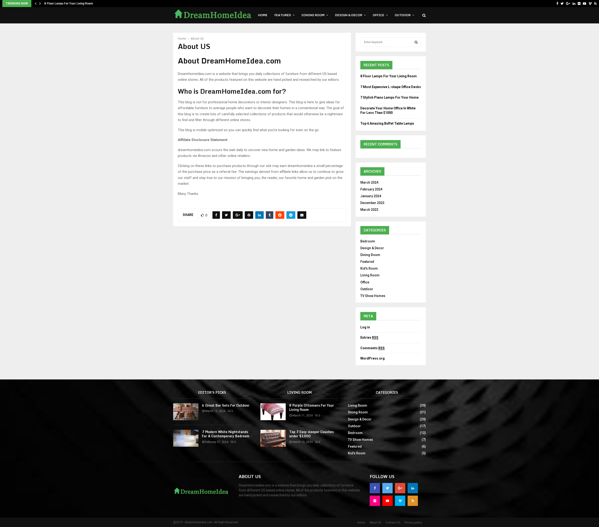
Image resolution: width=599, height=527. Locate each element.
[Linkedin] (574, 3)
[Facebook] (557, 3)
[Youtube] (584, 3)
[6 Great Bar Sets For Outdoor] (185, 411)
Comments (372, 348)
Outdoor (403, 15)
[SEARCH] (416, 42)
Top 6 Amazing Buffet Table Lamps (387, 123)
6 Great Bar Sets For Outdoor (225, 405)
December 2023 (372, 203)
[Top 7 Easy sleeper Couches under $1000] (273, 438)
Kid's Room (369, 268)
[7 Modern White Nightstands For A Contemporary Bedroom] (185, 438)
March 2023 (369, 210)
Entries (369, 337)
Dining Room (313, 15)
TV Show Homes (372, 296)
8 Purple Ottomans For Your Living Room (311, 407)
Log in (365, 327)
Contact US (393, 522)
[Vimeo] (590, 3)
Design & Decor (348, 15)
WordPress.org (372, 358)
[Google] (568, 3)
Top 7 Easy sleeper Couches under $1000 (311, 434)
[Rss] (595, 3)
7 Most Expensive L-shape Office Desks (390, 87)
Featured (282, 15)
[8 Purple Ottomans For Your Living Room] (273, 411)
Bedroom (367, 241)
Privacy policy (413, 522)
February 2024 (371, 189)
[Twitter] (562, 3)
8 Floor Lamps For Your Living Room (68, 3)
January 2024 (370, 196)
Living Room (370, 275)
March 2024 (369, 182)
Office (378, 15)
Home (262, 15)
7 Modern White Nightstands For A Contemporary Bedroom (225, 434)
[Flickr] (579, 3)
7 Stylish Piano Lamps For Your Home (389, 97)
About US (375, 522)
